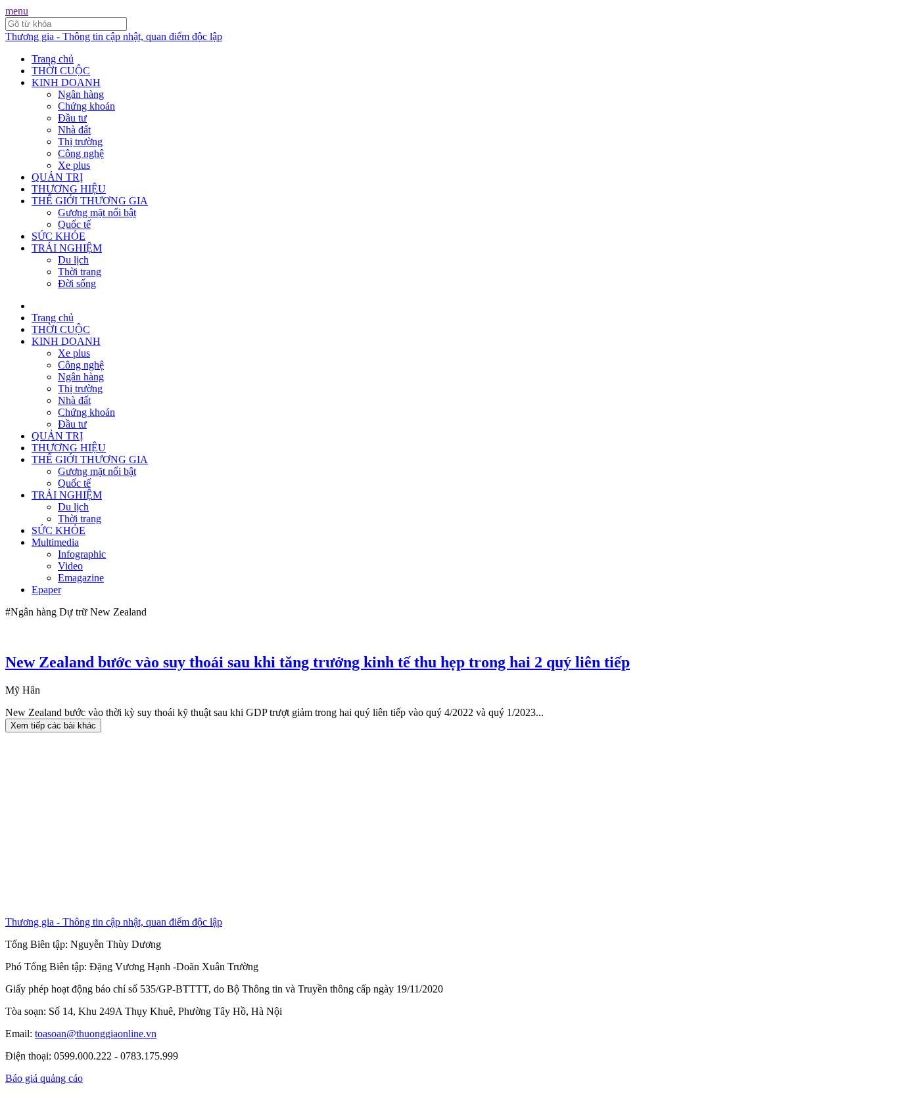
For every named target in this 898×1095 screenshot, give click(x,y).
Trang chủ (53, 58)
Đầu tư (72, 117)
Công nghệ (81, 153)
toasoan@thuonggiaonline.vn (95, 1033)
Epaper (46, 589)
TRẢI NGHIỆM (67, 248)
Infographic (82, 554)
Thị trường (80, 141)
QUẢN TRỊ (57, 177)
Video (70, 565)
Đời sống (77, 283)
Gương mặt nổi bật (97, 212)
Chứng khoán (86, 106)
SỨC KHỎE (58, 236)
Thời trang (79, 271)
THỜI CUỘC (61, 70)
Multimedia (55, 542)
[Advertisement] (399, 824)
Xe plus (74, 165)
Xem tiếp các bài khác (53, 725)
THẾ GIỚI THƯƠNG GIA (90, 200)
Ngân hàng (81, 94)
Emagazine (81, 577)
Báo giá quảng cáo (44, 1078)
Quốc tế (74, 224)
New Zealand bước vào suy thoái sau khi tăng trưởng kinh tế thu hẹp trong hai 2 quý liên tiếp (317, 662)
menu (16, 10)
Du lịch (73, 259)
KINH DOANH (66, 82)
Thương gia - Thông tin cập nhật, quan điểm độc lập (113, 36)
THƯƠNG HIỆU (69, 188)
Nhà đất (74, 129)
